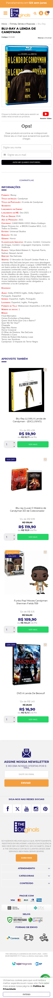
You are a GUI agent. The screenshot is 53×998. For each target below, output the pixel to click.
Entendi (26, 994)
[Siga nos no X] (17, 808)
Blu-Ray (42, 24)
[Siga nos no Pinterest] (45, 808)
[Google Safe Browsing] (35, 919)
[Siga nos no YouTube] (26, 808)
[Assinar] (26, 783)
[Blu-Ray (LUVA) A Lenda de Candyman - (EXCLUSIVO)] (26, 409)
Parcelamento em (26, 2)
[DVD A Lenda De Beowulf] (26, 683)
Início (4, 24)
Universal (48, 38)
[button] (46, 115)
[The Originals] (20, 13)
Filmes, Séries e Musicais (22, 24)
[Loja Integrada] (22, 963)
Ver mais (33, 444)
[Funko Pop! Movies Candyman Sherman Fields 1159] (26, 592)
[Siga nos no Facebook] (7, 808)
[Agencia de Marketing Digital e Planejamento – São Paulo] (38, 964)
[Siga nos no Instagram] (36, 808)
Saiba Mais (26, 858)
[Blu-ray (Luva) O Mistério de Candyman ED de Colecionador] (26, 500)
